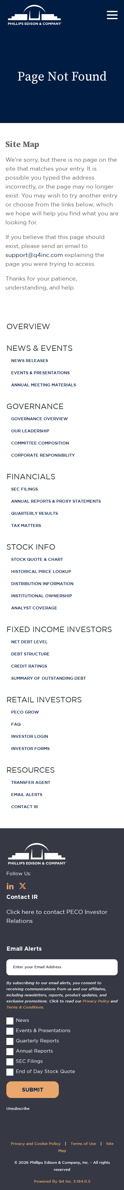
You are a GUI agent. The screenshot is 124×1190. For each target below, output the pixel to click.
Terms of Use (83, 1144)
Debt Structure (30, 654)
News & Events (39, 348)
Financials (30, 476)
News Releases (29, 361)
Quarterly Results (34, 513)
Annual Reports (34, 1051)
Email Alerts (26, 795)
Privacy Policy (96, 1001)
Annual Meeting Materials (43, 385)
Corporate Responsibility (43, 455)
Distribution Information (42, 584)
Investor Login (29, 736)
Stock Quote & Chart (37, 559)
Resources (30, 770)
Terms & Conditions (24, 1007)
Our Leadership (30, 431)
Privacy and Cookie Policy (35, 1144)
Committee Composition (40, 443)
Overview (28, 326)
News (22, 1020)
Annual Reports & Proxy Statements (56, 501)
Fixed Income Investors (59, 629)
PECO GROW (25, 712)
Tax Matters (26, 526)
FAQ (16, 724)
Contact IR (24, 807)
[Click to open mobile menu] (112, 16)
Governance (35, 406)
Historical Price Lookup (41, 572)
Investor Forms (30, 749)
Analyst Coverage (34, 608)
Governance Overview (39, 419)
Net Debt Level (29, 642)
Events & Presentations (40, 373)
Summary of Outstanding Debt (48, 678)
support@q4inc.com (34, 255)
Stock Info (30, 547)
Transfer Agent (30, 782)
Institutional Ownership (41, 596)
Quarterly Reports (37, 1040)
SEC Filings (24, 489)
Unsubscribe (18, 1108)
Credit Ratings (29, 666)
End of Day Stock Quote (45, 1071)
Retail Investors (44, 699)
